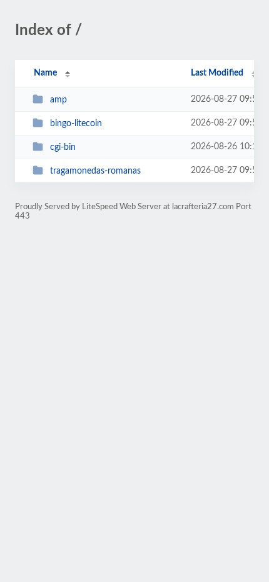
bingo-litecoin (76, 123)
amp (58, 100)
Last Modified (217, 73)
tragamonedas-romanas (95, 171)
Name (45, 73)
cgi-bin (63, 147)
